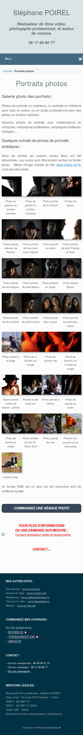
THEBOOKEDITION (21, 636)
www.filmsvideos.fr (38, 601)
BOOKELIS (15, 632)
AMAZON (14, 641)
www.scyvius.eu (31, 589)
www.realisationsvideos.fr (35, 597)
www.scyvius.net (26, 605)
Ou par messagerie (19, 671)
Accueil (7, 71)
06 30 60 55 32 (41, 663)
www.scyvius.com (36, 593)
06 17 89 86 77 (41, 42)
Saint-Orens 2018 (68, 164)
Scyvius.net (55, 727)
